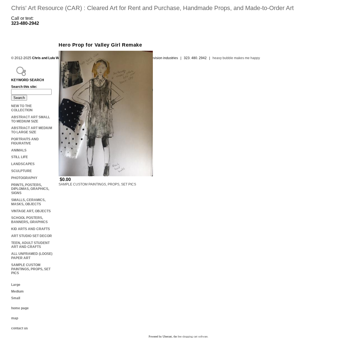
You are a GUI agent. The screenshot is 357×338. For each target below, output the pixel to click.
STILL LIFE (19, 157)
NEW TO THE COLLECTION (22, 108)
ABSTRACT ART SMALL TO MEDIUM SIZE (30, 119)
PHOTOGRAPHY (24, 178)
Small (15, 298)
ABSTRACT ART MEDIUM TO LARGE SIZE (31, 130)
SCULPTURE (21, 171)
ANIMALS (18, 150)
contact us (19, 328)
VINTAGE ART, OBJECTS (31, 211)
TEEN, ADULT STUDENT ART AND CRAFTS (30, 245)
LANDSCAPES (23, 164)
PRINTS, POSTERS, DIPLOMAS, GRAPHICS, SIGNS (30, 189)
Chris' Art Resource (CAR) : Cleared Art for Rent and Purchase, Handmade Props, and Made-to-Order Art (152, 7)
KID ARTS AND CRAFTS (30, 229)
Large (15, 285)
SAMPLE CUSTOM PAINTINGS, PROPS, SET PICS (97, 184)
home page (20, 308)
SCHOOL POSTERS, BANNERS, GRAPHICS (29, 220)
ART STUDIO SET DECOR (31, 236)
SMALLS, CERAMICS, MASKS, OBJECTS (28, 202)
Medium (17, 291)
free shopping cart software (193, 336)
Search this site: (24, 87)
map (14, 318)
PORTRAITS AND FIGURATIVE (25, 141)
